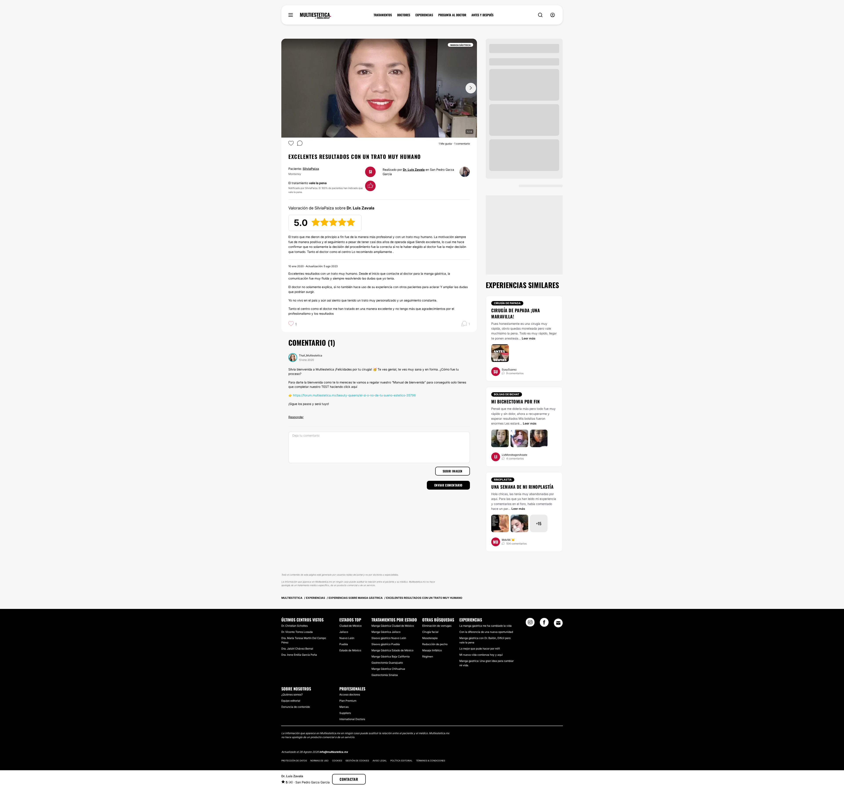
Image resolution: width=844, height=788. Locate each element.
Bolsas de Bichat (506, 394)
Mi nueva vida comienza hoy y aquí (481, 654)
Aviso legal (380, 760)
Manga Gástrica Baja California (390, 656)
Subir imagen (452, 471)
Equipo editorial (290, 700)
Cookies (337, 760)
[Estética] (315, 16)
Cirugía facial (430, 632)
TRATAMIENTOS (383, 15)
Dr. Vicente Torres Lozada (297, 632)
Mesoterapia (430, 638)
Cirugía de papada (507, 303)
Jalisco (343, 632)
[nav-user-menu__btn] (553, 15)
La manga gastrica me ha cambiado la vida (485, 625)
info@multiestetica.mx (333, 752)
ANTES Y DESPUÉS (482, 15)
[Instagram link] (530, 624)
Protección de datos (294, 760)
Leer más (528, 338)
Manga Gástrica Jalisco (385, 632)
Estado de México (350, 650)
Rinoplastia (503, 479)
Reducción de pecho (434, 644)
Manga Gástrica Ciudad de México (392, 625)
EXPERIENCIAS (424, 15)
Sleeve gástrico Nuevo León (388, 638)
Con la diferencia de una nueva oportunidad (486, 632)
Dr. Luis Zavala (414, 169)
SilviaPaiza (311, 169)
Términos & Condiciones (430, 760)
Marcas (344, 706)
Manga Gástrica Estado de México (392, 650)
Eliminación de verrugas (436, 625)
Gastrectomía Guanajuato (387, 662)
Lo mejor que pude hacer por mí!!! (479, 648)
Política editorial (401, 760)
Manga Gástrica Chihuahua (388, 668)
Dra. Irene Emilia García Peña (299, 654)
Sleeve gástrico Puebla (385, 644)
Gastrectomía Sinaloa (384, 675)
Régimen (427, 656)
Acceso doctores (349, 694)
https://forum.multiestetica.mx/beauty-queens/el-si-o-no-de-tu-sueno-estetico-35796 (354, 395)
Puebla (343, 644)
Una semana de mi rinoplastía (522, 486)
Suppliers (345, 713)
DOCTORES (403, 15)
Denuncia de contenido (295, 706)
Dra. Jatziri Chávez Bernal (297, 648)
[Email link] (558, 623)
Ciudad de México (350, 625)
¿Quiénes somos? (292, 694)
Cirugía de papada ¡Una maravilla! (515, 313)
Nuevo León (346, 638)
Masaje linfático (432, 650)
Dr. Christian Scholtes (294, 625)
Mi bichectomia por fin (515, 401)
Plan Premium (347, 700)
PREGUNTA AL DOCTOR (452, 15)
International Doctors (352, 719)
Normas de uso (319, 760)
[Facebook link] (544, 624)
